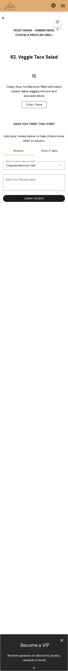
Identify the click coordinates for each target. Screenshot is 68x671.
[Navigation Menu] (63, 5)
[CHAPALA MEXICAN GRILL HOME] (20, 5)
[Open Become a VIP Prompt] (34, 667)
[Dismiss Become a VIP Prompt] (61, 640)
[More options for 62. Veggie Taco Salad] (57, 22)
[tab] (18, 150)
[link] (34, 104)
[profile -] (53, 5)
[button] (4, 18)
